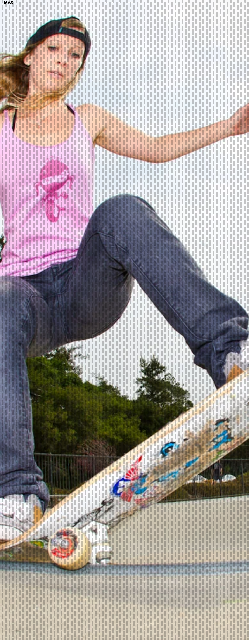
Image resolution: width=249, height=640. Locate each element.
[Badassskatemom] (9, 3)
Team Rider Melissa (130, 2)
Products (107, 2)
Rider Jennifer (140, 2)
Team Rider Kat (120, 2)
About (113, 2)
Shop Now (124, 326)
